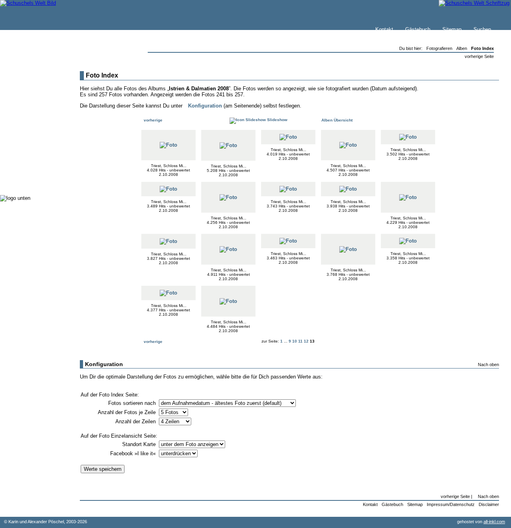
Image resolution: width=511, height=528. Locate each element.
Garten (25, 132)
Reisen (25, 124)
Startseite (28, 83)
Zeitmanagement (36, 148)
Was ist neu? (32, 91)
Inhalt (23, 107)
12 (306, 341)
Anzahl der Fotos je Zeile (127, 412)
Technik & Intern (36, 172)
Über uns (27, 99)
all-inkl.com (494, 521)
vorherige (152, 120)
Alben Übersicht (336, 120)
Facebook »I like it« (133, 453)
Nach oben (488, 364)
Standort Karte (139, 444)
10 (294, 341)
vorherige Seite (479, 56)
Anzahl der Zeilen (136, 421)
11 (300, 341)
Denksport (29, 156)
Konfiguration (205, 106)
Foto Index (482, 48)
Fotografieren (32, 140)
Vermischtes (31, 164)
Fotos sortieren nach (132, 403)
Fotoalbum (29, 180)
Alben (461, 48)
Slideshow (276, 120)
